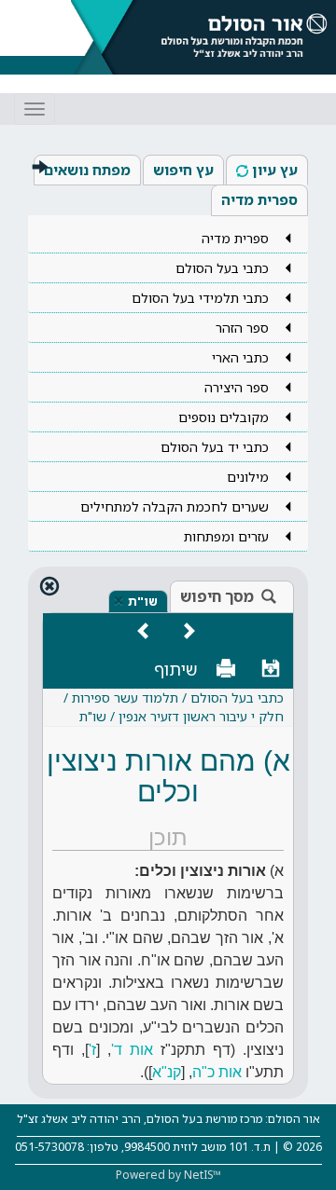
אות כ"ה (217, 1072)
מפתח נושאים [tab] (87, 169)
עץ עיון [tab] (275, 169)
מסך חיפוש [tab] (217, 596)
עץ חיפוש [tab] (183, 169)
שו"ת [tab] (143, 601)
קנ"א (166, 1072)
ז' (92, 1050)
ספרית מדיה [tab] (259, 199)
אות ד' (132, 1050)
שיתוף (176, 669)
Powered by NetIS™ (168, 1175)
